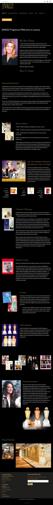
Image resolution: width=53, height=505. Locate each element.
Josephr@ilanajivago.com (7, 476)
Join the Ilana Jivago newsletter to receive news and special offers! (37, 477)
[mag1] (7, 356)
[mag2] (20, 356)
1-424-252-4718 (6, 487)
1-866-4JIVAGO (5, 496)
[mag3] (32, 356)
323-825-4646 (5, 478)
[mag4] (45, 356)
